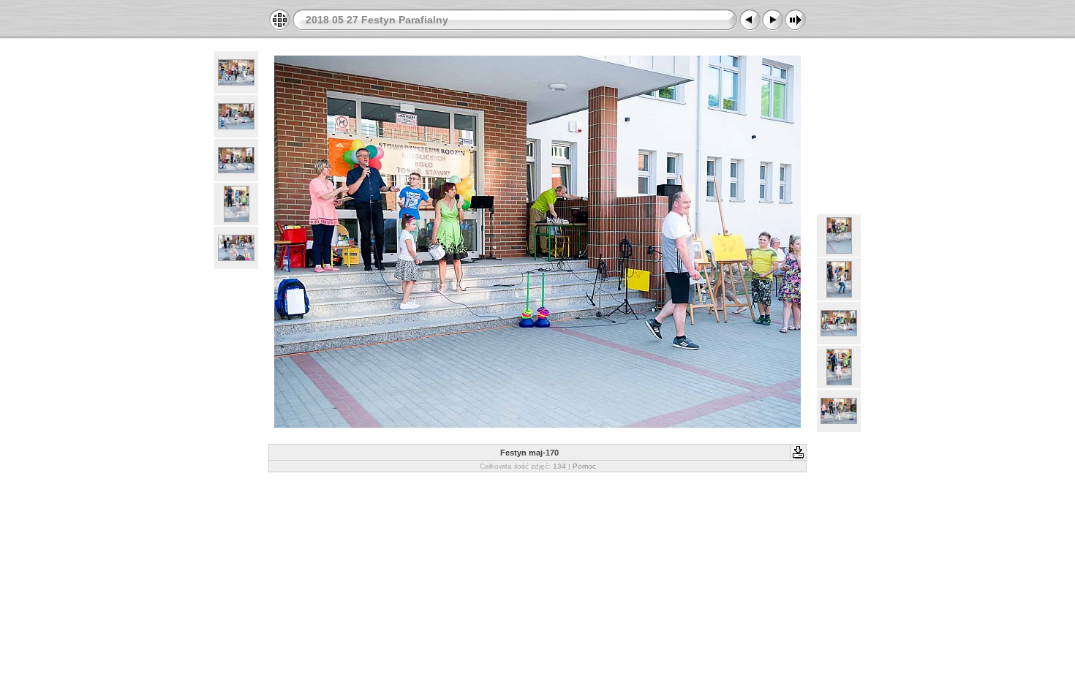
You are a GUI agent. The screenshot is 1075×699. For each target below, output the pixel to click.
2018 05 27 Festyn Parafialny (377, 20)
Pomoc (584, 466)
